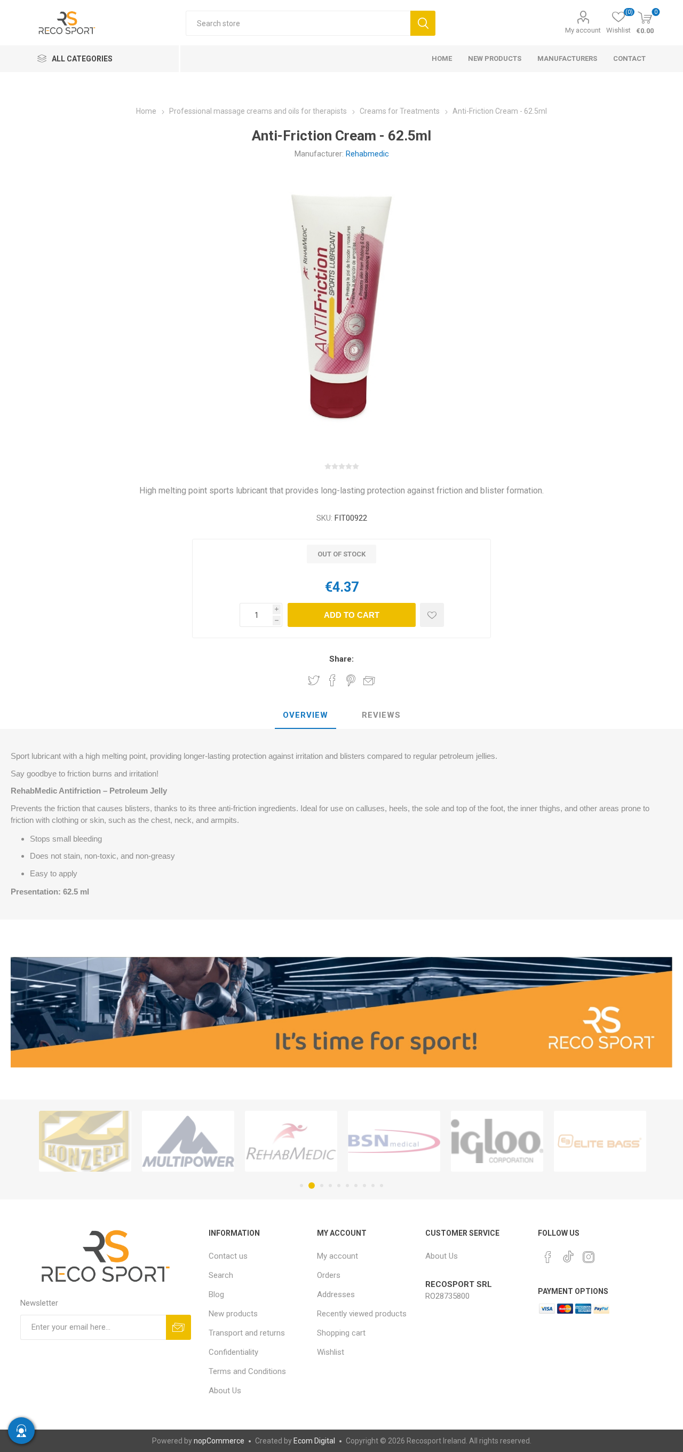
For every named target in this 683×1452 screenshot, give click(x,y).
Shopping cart (341, 1333)
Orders (328, 1275)
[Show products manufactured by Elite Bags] (520, 1141)
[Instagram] (588, 1257)
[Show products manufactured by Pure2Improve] (623, 1141)
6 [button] (347, 1185)
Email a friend (369, 680)
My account (583, 30)
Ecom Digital (314, 1441)
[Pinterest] (548, 1257)
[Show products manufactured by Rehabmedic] (211, 1141)
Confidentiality (233, 1352)
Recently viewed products (362, 1313)
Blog (216, 1294)
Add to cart (351, 614)
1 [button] (301, 1185)
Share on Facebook (332, 680)
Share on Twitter (314, 680)
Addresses (336, 1294)
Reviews (381, 715)
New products (233, 1313)
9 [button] (373, 1185)
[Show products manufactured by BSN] (314, 1141)
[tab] (305, 715)
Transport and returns (247, 1333)
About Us (225, 1390)
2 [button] (310, 1185)
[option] (108, 1141)
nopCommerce (219, 1441)
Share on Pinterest (350, 680)
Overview (305, 715)
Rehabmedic (367, 154)
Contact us (228, 1256)
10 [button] (381, 1185)
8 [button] (364, 1185)
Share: (341, 659)
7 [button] (356, 1185)
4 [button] (330, 1185)
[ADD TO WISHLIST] (432, 615)
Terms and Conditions (247, 1371)
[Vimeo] (568, 1253)
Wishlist (330, 1352)
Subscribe (178, 1327)
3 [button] (320, 1185)
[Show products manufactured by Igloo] (417, 1141)
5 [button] (338, 1185)
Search (422, 23)
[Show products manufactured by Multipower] (108, 1141)
